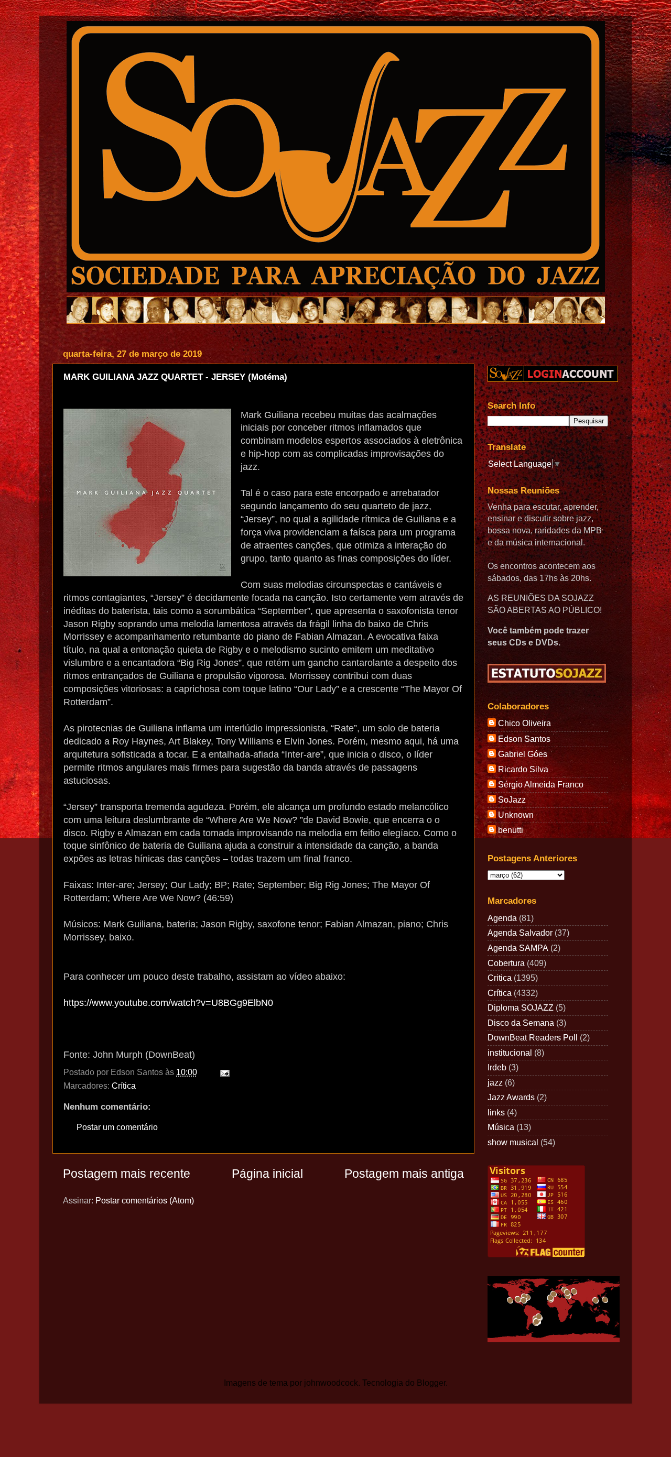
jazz (495, 1082)
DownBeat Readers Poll (533, 1037)
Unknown (516, 814)
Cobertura (506, 963)
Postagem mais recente (126, 1173)
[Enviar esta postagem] (223, 1072)
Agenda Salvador (520, 932)
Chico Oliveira (524, 723)
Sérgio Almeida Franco (540, 784)
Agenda (502, 918)
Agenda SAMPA (518, 947)
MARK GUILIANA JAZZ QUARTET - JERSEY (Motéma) (175, 377)
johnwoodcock (331, 1382)
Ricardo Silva (523, 769)
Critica (500, 977)
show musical (513, 1142)
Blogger (431, 1382)
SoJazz (512, 799)
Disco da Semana (521, 1022)
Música (501, 1127)
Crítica (124, 1085)
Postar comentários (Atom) (144, 1200)
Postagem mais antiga (404, 1173)
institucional (510, 1052)
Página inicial (267, 1173)
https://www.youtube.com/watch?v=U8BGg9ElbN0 (168, 1003)
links (496, 1112)
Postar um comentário (117, 1127)
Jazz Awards (511, 1097)
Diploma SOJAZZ (521, 1007)
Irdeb (497, 1067)
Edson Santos (524, 738)
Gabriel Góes (522, 754)
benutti (510, 830)
